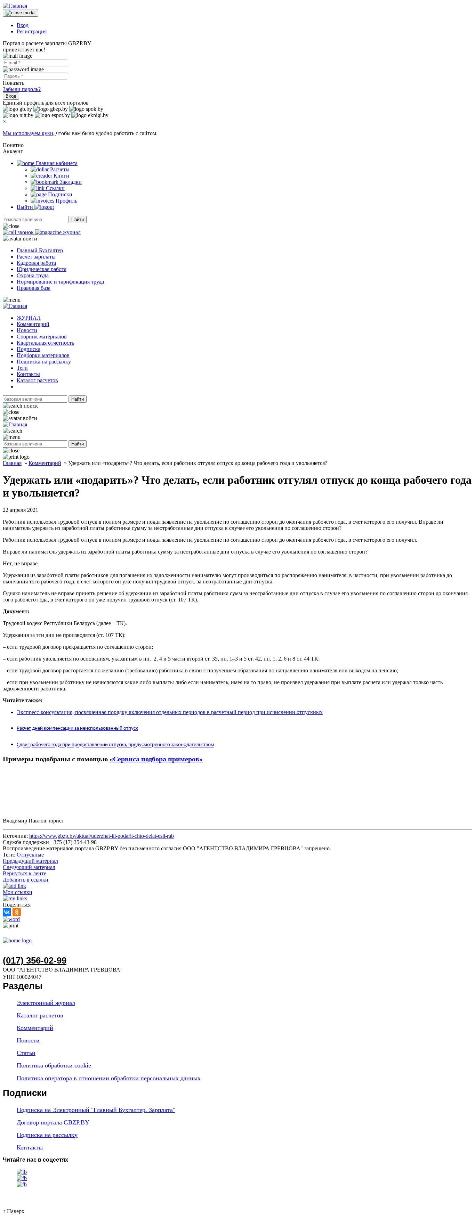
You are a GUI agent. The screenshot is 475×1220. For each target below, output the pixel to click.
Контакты (28, 374)
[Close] (20, 13)
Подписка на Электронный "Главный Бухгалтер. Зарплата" (96, 1109)
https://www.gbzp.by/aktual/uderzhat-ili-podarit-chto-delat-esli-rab (101, 836)
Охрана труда (33, 275)
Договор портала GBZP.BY (53, 1122)
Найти (77, 219)
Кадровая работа (36, 263)
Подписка (28, 349)
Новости (27, 330)
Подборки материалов (43, 355)
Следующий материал (29, 867)
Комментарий (33, 324)
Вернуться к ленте (24, 873)
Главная (12, 463)
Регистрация (32, 31)
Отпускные (30, 855)
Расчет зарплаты (36, 257)
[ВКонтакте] (7, 912)
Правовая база (33, 288)
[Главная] (15, 6)
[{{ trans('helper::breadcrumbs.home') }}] (17, 940)
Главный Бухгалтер (40, 250)
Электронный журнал (46, 1002)
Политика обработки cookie (54, 1065)
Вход (23, 25)
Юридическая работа (41, 269)
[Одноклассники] (17, 912)
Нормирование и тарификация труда (60, 282)
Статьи (26, 1052)
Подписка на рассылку (44, 362)
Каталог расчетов (37, 380)
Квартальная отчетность (45, 343)
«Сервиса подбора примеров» (156, 759)
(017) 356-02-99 (34, 960)
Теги (22, 368)
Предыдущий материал (30, 861)
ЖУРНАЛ (29, 318)
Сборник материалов (42, 336)
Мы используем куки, (29, 133)
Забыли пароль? (22, 89)
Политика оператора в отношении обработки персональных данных (109, 1078)
